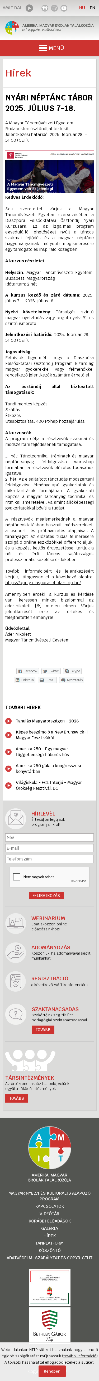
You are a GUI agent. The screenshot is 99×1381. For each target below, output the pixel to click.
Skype (75, 671)
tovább (16, 1098)
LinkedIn (27, 680)
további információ (79, 1356)
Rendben (52, 1371)
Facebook (30, 671)
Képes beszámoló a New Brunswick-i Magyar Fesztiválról (52, 735)
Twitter (54, 671)
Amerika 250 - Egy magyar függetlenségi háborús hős (42, 751)
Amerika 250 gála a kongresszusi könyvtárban (48, 768)
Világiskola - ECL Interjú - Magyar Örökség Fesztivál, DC (49, 785)
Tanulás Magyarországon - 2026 (47, 721)
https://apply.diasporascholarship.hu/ (43, 582)
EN (92, 8)
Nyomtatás (75, 680)
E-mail (50, 680)
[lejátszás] (29, 8)
